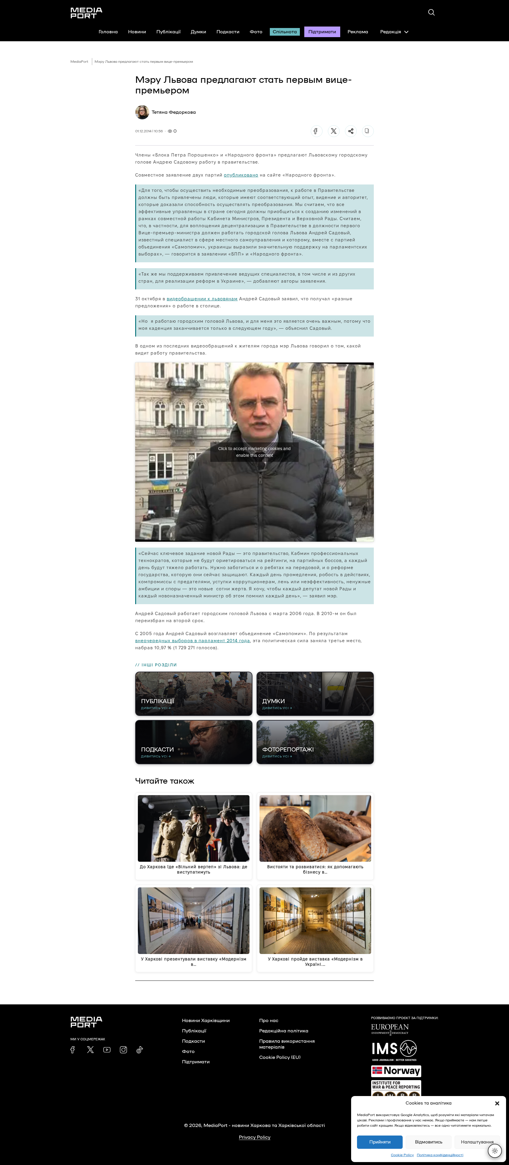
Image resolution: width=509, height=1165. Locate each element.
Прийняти (380, 1142)
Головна (108, 31)
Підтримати (322, 31)
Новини (137, 31)
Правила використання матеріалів (287, 1044)
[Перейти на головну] (86, 13)
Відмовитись (428, 1142)
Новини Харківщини (206, 1020)
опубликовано (241, 174)
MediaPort (79, 61)
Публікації (168, 31)
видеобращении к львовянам (202, 298)
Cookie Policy (402, 1155)
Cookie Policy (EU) (279, 1057)
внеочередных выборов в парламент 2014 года (192, 640)
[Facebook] (317, 131)
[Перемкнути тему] (495, 1151)
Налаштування (477, 1142)
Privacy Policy (254, 1137)
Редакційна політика (283, 1031)
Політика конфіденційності (440, 1155)
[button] (497, 1103)
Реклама (358, 31)
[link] (74, 1050)
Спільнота (285, 31)
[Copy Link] (368, 131)
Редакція (390, 31)
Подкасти (228, 31)
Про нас (268, 1020)
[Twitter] (334, 131)
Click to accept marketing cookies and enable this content (254, 452)
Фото (256, 31)
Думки (198, 31)
